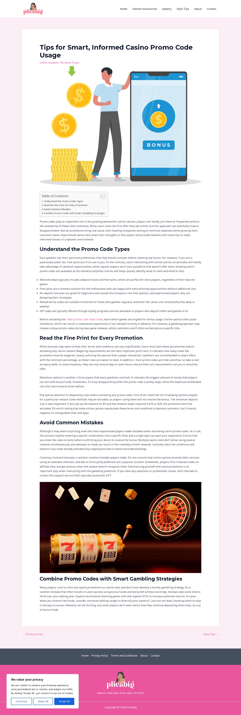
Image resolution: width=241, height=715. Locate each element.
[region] (43, 691)
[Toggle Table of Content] (101, 196)
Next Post (211, 634)
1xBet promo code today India (84, 319)
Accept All (64, 701)
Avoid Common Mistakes (57, 209)
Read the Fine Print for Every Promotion (66, 205)
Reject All (43, 701)
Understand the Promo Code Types (63, 201)
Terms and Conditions (124, 655)
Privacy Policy (99, 655)
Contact (155, 655)
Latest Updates (49, 62)
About (144, 655)
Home (85, 655)
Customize (21, 701)
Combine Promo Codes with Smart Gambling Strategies (74, 213)
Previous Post (32, 634)
